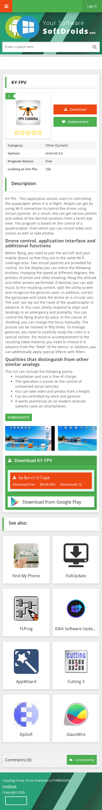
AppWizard (26, 681)
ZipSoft (26, 734)
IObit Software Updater (76, 628)
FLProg (26, 628)
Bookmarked (78, 121)
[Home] (52, 27)
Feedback (9, 786)
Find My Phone (26, 575)
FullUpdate (76, 575)
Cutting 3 (76, 681)
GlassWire (76, 734)
